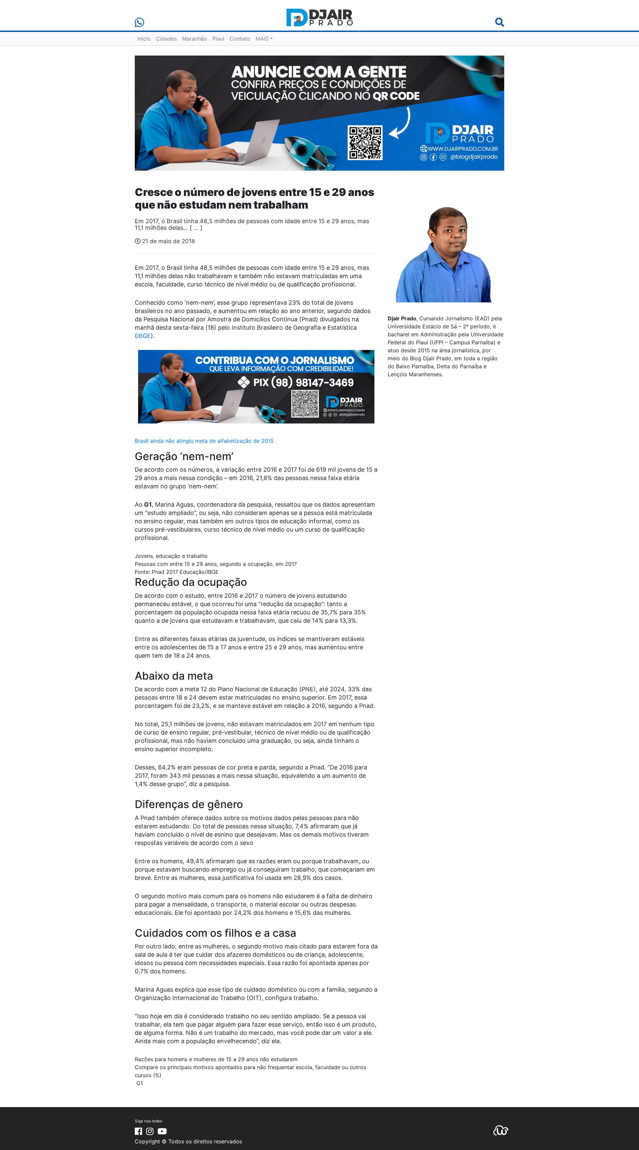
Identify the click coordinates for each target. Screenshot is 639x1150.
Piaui (218, 38)
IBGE (144, 335)
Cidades (166, 38)
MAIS (262, 38)
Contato (240, 38)
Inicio (144, 38)
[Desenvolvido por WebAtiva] (501, 1129)
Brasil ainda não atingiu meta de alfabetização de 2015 (204, 440)
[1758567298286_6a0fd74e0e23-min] (256, 391)
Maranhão (194, 38)
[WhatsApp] (139, 22)
